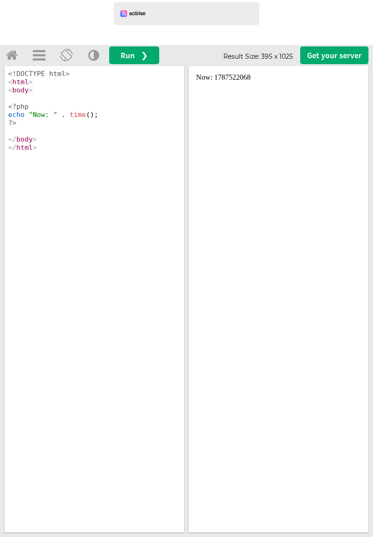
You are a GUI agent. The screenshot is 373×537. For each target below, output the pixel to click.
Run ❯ (134, 55)
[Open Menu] (39, 55)
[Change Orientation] (66, 55)
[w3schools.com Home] (12, 55)
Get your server (334, 55)
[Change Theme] (94, 55)
